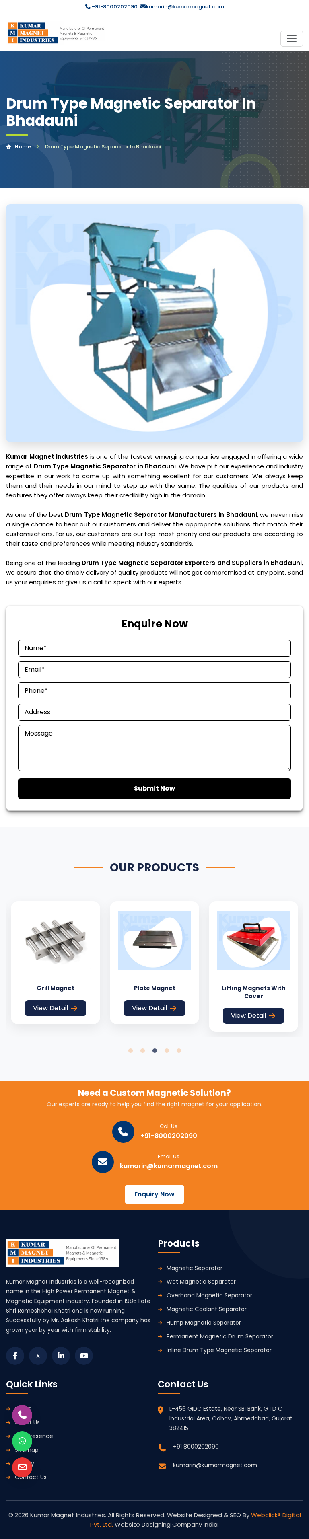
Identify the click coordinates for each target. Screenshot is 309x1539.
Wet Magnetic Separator (201, 1282)
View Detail (50, 1008)
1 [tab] (130, 1051)
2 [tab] (142, 1051)
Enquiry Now (154, 1194)
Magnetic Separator (194, 1268)
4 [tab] (167, 1051)
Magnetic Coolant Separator (207, 1309)
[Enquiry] (22, 1467)
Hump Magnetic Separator (204, 1323)
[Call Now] (22, 1415)
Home (22, 146)
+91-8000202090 (114, 6)
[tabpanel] (55, 962)
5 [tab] (179, 1051)
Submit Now (154, 788)
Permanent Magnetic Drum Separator (220, 1336)
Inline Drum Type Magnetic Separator (219, 1350)
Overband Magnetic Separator (209, 1295)
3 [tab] (154, 1051)
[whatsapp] (22, 1441)
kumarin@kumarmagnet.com (185, 6)
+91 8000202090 (196, 1446)
